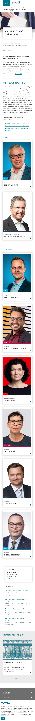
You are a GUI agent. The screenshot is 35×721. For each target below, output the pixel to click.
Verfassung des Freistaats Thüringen (16, 590)
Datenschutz (4, 715)
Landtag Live (11, 9)
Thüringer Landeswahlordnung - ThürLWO (17, 126)
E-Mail (8, 578)
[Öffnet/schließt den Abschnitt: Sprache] (31, 698)
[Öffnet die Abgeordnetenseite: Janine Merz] (17, 376)
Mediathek (18, 9)
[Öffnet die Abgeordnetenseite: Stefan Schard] (17, 479)
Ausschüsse (11, 45)
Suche (29, 9)
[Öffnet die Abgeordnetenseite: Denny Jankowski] (17, 161)
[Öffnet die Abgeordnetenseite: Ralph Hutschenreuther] (17, 325)
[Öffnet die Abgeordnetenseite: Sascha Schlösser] (17, 531)
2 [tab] (17, 679)
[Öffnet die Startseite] (16, 3)
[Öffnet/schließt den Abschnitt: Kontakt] (31, 693)
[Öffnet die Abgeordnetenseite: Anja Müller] (17, 428)
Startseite (5, 43)
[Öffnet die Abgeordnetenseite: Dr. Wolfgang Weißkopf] (17, 213)
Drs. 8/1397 (18, 74)
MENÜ (6, 3)
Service (24, 9)
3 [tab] (19, 679)
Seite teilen (6, 50)
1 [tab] (16, 679)
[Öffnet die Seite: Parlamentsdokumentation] (17, 650)
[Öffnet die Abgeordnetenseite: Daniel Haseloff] (17, 273)
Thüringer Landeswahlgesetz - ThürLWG (16, 123)
